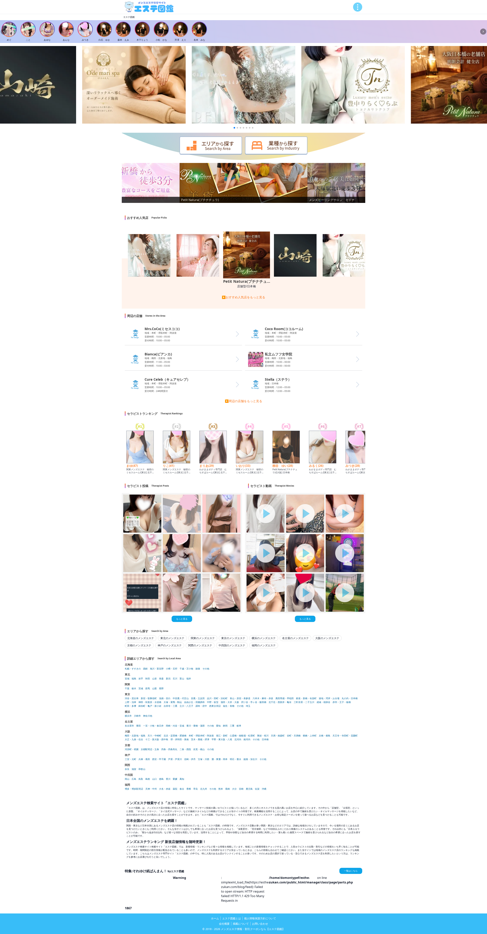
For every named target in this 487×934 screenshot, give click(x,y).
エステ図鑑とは (231, 918)
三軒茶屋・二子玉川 (304, 702)
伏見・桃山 (199, 749)
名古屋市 (129, 725)
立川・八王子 (186, 706)
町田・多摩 (130, 706)
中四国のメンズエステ (232, 645)
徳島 (161, 779)
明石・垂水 (235, 759)
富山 (182, 678)
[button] (234, 128)
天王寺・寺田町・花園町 (345, 735)
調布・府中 (201, 706)
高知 (182, 779)
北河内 (237, 739)
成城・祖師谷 (323, 702)
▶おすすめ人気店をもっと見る (243, 297)
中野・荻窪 (212, 702)
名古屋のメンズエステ (295, 638)
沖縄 (264, 788)
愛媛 (175, 779)
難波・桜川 (263, 735)
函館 (145, 668)
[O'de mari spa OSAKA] (134, 85)
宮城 (127, 678)
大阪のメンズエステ (327, 638)
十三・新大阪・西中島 (156, 739)
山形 (154, 678)
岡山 (127, 779)
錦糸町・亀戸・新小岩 (149, 706)
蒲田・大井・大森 (230, 702)
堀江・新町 (222, 735)
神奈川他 (147, 715)
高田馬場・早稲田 (284, 698)
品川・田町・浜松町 (217, 698)
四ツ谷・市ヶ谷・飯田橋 (253, 702)
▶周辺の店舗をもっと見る (243, 401)
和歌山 (141, 769)
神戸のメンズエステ (170, 645)
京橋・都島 (324, 735)
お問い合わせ (260, 923)
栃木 (134, 688)
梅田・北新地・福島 (135, 735)
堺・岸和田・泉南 (179, 739)
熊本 (220, 788)
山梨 (154, 688)
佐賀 (257, 788)
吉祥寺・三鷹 (170, 706)
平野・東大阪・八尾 (222, 739)
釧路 (198, 668)
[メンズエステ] (149, 7)
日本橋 (265, 739)
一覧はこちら (351, 870)
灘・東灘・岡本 (220, 759)
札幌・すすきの (133, 668)
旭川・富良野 (157, 668)
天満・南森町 (278, 735)
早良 (195, 788)
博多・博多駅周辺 (134, 788)
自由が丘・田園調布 (194, 702)
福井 (188, 678)
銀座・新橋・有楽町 (306, 698)
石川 (175, 678)
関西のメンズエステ (200, 645)
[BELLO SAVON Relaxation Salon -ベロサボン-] (243, 85)
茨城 (140, 688)
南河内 (247, 739)
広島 (134, 779)
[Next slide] (483, 32)
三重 (232, 725)
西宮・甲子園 (159, 759)
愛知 (218, 725)
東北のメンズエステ (172, 638)
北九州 (203, 788)
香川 (168, 779)
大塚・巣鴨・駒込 (173, 702)
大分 (234, 788)
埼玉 (248, 706)
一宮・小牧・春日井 (153, 725)
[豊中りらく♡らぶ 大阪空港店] (353, 85)
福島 (134, 678)
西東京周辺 (215, 706)
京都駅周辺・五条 (150, 749)
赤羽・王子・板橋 (342, 702)
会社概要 (224, 923)
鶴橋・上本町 (310, 735)
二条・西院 (185, 749)
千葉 (127, 688)
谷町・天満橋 (294, 735)
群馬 (147, 688)
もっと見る (182, 618)
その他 (205, 668)
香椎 (188, 788)
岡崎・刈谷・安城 (175, 725)
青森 (161, 678)
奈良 (127, 769)
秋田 (147, 678)
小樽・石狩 (171, 668)
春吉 (182, 788)
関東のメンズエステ (203, 638)
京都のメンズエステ (139, 645)
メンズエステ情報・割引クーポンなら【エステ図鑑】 (253, 929)
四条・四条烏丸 (169, 749)
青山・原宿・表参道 (240, 698)
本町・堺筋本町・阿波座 (201, 735)
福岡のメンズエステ (264, 645)
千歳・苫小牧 (186, 668)
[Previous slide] (4, 32)
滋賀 (134, 769)
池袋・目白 (164, 698)
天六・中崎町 (154, 735)
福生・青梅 (228, 706)
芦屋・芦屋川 (175, 759)
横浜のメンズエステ (264, 638)
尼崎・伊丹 (190, 759)
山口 (154, 779)
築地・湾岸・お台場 (329, 698)
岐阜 (239, 725)
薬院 (175, 788)
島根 (147, 779)
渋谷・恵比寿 (131, 698)
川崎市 (137, 715)
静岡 (225, 725)
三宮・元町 (130, 759)
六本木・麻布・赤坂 (263, 698)
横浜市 (128, 715)
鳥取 (140, 779)
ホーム (215, 918)
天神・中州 (151, 788)
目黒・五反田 (198, 698)
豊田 (138, 725)
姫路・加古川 (250, 759)
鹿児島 (249, 788)
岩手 (140, 678)
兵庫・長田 (144, 759)
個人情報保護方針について (260, 918)
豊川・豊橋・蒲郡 (195, 725)
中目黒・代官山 (181, 698)
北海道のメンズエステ (140, 638)
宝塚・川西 (203, 759)
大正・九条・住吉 (134, 739)
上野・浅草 (130, 702)
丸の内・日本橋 (350, 698)
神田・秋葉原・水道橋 (149, 702)
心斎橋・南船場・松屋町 (242, 735)
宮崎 (241, 788)
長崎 (227, 788)
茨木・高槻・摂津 (200, 739)
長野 (161, 688)
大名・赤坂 (164, 788)
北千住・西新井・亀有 (280, 702)
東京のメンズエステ (233, 638)
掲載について (241, 923)
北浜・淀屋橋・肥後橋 (175, 735)
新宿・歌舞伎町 (149, 698)
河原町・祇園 (131, 749)
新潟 (168, 678)
